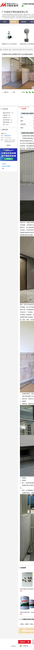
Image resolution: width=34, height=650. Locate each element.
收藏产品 (6, 92)
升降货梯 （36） (7, 115)
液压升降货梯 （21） (8, 120)
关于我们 (13, 646)
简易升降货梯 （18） (8, 122)
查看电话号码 (7, 135)
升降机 (22, 624)
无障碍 (27, 624)
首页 (1, 49)
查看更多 (8, 145)
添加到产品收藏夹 (6, 166)
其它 (10, 49)
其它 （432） (6, 124)
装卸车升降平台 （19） (8, 113)
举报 (14, 92)
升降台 (31, 624)
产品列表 (5, 49)
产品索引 (4, 164)
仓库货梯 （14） (7, 117)
